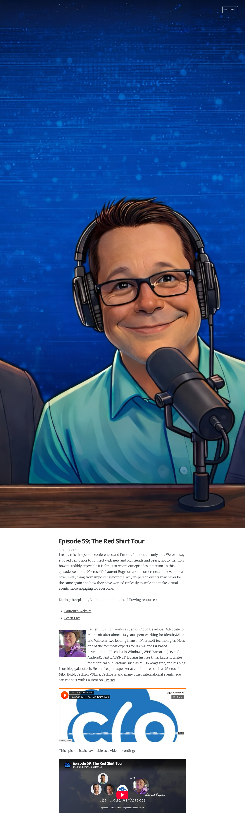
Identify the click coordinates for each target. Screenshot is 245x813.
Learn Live (72, 618)
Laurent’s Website (77, 611)
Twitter (109, 680)
